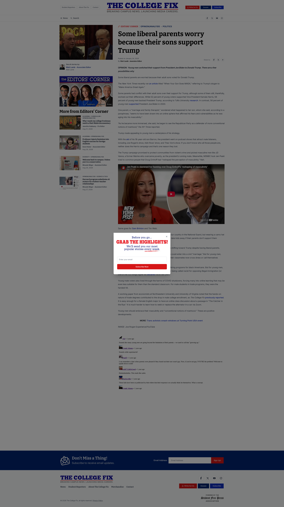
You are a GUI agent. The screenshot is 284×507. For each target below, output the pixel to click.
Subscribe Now (142, 267)
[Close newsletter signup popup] (167, 237)
